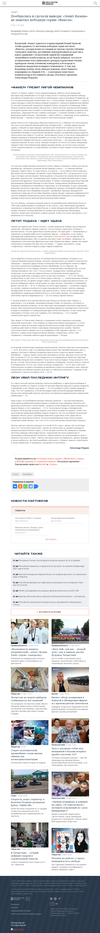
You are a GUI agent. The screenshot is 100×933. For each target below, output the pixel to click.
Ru (52, 904)
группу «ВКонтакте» (65, 458)
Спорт (14, 12)
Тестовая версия (18, 925)
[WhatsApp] (25, 486)
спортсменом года (61, 236)
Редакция (15, 904)
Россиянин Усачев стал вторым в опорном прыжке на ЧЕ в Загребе (46, 560)
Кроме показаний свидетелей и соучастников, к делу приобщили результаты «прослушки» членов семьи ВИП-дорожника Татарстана (70, 811)
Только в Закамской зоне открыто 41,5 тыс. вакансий (28, 858)
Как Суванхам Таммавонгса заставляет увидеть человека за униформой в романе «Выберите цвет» (69, 864)
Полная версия (17, 922)
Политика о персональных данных (26, 914)
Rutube (42, 464)
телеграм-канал (45, 458)
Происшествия (58, 745)
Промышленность (19, 645)
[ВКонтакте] (15, 486)
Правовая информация (21, 911)
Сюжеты (20, 510)
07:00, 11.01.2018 (17, 25)
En (57, 904)
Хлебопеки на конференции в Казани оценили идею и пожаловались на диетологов (29, 656)
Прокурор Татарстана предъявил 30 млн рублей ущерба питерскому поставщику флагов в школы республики (70, 704)
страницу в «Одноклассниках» (40, 461)
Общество (15, 694)
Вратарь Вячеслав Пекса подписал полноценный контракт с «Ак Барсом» (49, 596)
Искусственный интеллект (63, 519)
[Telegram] (31, 486)
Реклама (14, 908)
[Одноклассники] (20, 486)
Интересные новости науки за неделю (28, 756)
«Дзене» (53, 464)
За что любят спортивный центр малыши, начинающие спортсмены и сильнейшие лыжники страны (69, 656)
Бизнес (55, 694)
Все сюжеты (51, 539)
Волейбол (27, 474)
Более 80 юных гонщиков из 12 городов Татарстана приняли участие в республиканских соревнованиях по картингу (29, 807)
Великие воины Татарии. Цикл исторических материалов (29, 530)
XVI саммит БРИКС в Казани (28, 519)
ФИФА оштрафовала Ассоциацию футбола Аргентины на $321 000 (46, 590)
